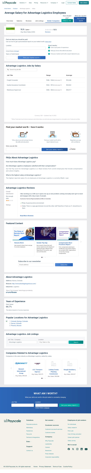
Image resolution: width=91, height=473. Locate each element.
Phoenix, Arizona (16, 325)
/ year (27, 29)
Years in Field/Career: (12, 54)
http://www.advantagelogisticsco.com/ (24, 284)
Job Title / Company (14, 339)
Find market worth (81, 20)
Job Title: (14, 402)
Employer (15, 8)
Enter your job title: (11, 146)
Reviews (47, 32)
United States (7, 8)
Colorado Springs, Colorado (19, 321)
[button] (10, 21)
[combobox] (26, 48)
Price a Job (67, 21)
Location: (9, 45)
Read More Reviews (27, 216)
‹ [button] (10, 241)
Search (76, 342)
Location (41, 339)
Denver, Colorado (16, 323)
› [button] (80, 241)
